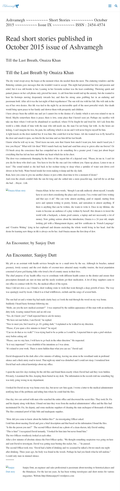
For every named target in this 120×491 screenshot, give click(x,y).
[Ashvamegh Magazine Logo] (10, 6)
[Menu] (110, 5)
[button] (116, 6)
